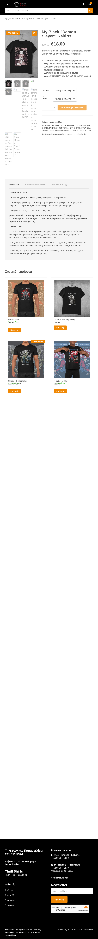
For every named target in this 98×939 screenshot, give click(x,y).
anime (51, 134)
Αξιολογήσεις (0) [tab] (59, 185)
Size (45, 99)
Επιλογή (14, 330)
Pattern (46, 91)
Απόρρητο (9, 890)
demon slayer (60, 134)
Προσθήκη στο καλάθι (72, 108)
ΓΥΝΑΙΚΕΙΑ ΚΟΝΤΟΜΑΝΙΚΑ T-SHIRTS (64, 128)
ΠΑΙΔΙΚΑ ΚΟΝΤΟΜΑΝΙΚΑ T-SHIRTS (63, 131)
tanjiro (83, 134)
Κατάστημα (18, 19)
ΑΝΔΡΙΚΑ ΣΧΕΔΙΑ (59, 125)
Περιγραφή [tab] (14, 185)
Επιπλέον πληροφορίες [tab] (35, 185)
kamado (70, 134)
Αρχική (8, 19)
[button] (34, 33)
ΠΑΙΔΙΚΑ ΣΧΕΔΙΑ (86, 131)
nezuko (77, 134)
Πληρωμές (9, 905)
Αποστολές (10, 895)
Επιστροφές (10, 900)
